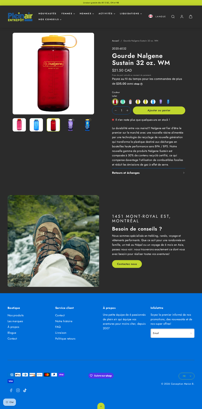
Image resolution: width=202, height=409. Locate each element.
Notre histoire (63, 321)
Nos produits (16, 315)
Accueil (115, 40)
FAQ (58, 327)
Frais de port (117, 75)
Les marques (15, 321)
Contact (12, 339)
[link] (182, 16)
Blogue (12, 333)
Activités (106, 13)
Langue (161, 16)
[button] (150, 16)
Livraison (60, 333)
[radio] (115, 102)
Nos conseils (49, 19)
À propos (13, 327)
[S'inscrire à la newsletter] (190, 333)
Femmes (67, 13)
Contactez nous (127, 264)
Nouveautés (47, 13)
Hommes (86, 13)
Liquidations (129, 13)
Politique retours (65, 339)
